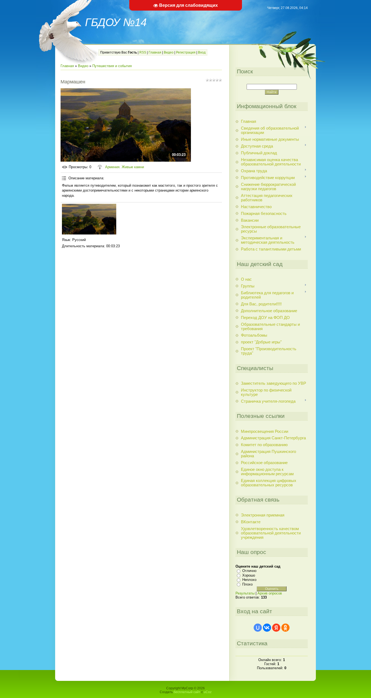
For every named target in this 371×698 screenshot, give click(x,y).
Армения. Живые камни (124, 167)
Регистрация (186, 52)
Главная (155, 52)
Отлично (249, 571)
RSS (142, 52)
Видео (169, 52)
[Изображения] (89, 219)
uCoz (208, 692)
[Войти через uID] (258, 628)
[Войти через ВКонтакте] (267, 628)
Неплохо (249, 580)
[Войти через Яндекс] (276, 628)
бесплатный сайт (187, 692)
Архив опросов (269, 593)
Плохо (247, 584)
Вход (202, 52)
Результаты (244, 593)
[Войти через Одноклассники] (285, 628)
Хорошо (248, 575)
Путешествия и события (112, 66)
